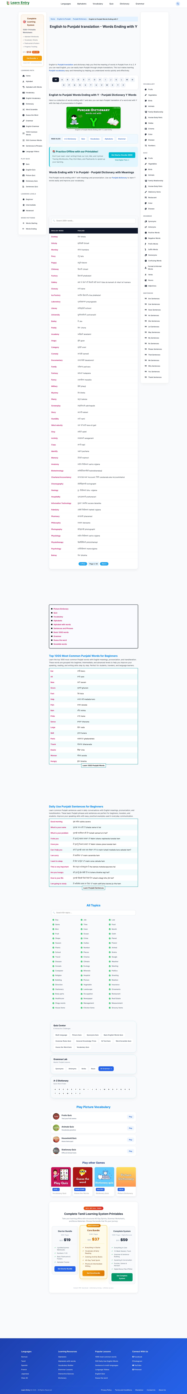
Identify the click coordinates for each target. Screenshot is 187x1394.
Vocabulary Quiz (83, 1047)
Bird (57, 929)
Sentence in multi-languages (106, 1365)
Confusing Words (154, 261)
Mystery (54, 393)
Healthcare (59, 998)
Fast (52, 693)
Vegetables (152, 95)
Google (114, 957)
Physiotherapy (57, 542)
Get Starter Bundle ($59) (122, 155)
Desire (53, 750)
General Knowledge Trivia (86, 1041)
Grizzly (54, 243)
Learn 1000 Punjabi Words (94, 765)
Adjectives (152, 286)
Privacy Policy (106, 1390)
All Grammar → (106, 1069)
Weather (115, 961)
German (24, 1357)
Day (56, 920)
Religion (58, 975)
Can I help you (56, 850)
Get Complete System (122, 1277)
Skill (52, 733)
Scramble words (59, 644)
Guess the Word (32, 115)
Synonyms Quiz (93, 1035)
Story (53, 412)
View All (24, 1378)
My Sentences (153, 338)
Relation (115, 980)
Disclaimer (139, 1390)
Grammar (140, 4)
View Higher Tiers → (122, 160)
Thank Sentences (155, 377)
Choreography (57, 484)
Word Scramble (32, 109)
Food (114, 924)
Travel (57, 957)
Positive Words (154, 233)
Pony (53, 256)
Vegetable (88, 985)
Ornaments (116, 989)
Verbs (83, 1069)
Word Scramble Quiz (123, 1041)
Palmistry (55, 510)
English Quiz (30, 170)
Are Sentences (154, 299)
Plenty (53, 399)
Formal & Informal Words (154, 267)
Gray (53, 432)
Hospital (87, 975)
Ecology (87, 966)
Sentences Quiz (32, 187)
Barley (53, 321)
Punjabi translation (65, 65)
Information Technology (61, 503)
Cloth (114, 934)
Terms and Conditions (123, 1390)
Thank (53, 744)
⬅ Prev (83, 564)
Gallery (54, 282)
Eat (52, 671)
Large (53, 727)
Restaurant (116, 994)
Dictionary (124, 4)
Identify (54, 451)
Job (85, 920)
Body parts (59, 994)
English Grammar (32, 126)
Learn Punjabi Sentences (93, 888)
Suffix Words (153, 250)
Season (58, 943)
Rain (52, 710)
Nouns (150, 280)
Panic (53, 739)
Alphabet (29, 81)
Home (28, 76)
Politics (115, 971)
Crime (86, 938)
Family (54, 367)
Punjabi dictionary (119, 178)
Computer (59, 971)
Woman (54, 755)
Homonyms (152, 255)
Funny (53, 380)
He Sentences (153, 315)
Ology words (60, 1003)
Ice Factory (55, 295)
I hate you (55, 838)
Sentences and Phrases (62, 628)
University (55, 315)
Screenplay (55, 406)
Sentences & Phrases (34, 146)
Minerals (87, 971)
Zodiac (86, 943)
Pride (53, 716)
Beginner (29, 199)
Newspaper (88, 998)
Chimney (55, 269)
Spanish (24, 1365)
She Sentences (154, 321)
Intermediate (31, 205)
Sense (53, 722)
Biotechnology (57, 471)
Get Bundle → (32, 58)
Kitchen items (89, 1008)
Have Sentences (154, 310)
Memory (54, 458)
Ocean (86, 934)
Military (54, 386)
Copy (53, 445)
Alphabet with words (61, 624)
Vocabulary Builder (65, 1365)
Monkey (54, 250)
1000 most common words (105, 1357)
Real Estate (116, 998)
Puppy (54, 263)
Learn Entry (25, 1390)
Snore (53, 688)
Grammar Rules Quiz (63, 1041)
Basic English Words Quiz (113, 1035)
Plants (57, 948)
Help (52, 699)
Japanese (25, 1374)
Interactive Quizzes (66, 1374)
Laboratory (55, 302)
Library (54, 308)
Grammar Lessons (65, 1370)
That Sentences (154, 355)
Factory (54, 276)
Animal (114, 948)
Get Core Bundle (93, 1273)
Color (86, 929)
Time (85, 924)
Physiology (55, 536)
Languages (66, 4)
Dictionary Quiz (32, 181)
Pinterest (138, 1370)
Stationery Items (154, 192)
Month (114, 929)
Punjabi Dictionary (80, 19)
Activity (54, 438)
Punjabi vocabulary (57, 70)
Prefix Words (153, 244)
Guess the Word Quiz (64, 1047)
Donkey (54, 237)
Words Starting (31, 223)
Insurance (115, 985)
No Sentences (153, 344)
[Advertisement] (93, 46)
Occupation (88, 994)
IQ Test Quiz (106, 1041)
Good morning (56, 822)
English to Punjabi (64, 19)
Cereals (58, 966)
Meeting (115, 966)
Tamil (23, 1361)
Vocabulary (98, 4)
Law (113, 920)
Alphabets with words (67, 1361)
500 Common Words (34, 140)
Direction (59, 985)
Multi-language (61, 1035)
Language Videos (32, 152)
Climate (87, 961)
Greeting (115, 975)
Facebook (138, 1357)
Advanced (30, 210)
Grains (114, 952)
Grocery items (117, 1008)
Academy (55, 334)
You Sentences (154, 372)
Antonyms (72, 1069)
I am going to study (58, 883)
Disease (58, 961)
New (52, 682)
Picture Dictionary (59, 609)
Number (87, 948)
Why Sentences (154, 366)
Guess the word (59, 640)
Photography (56, 529)
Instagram (138, 1361)
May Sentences (154, 332)
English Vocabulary (33, 98)
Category (55, 347)
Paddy (53, 328)
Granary (54, 289)
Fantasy (54, 373)
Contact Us (151, 1390)
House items (60, 1008)
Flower (114, 943)
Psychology (56, 549)
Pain (52, 705)
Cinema (86, 957)
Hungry (54, 761)
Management (89, 1003)
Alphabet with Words (34, 87)
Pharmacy (55, 516)
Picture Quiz (30, 175)
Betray (54, 555)
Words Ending (31, 229)
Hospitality (55, 497)
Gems (57, 924)
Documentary (57, 360)
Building (58, 980)
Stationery (59, 989)
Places (86, 952)
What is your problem (59, 833)
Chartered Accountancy (61, 477)
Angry (53, 341)
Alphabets (81, 4)
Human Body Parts (155, 117)
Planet (114, 938)
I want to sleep (57, 861)
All (56, 80)
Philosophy (56, 523)
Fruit (57, 934)
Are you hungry (57, 872)
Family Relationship (155, 112)
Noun (93, 1069)
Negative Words (154, 238)
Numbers (151, 146)
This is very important (60, 867)
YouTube (137, 1365)
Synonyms (59, 1069)
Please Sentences (155, 349)
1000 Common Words (31, 133)
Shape (57, 938)
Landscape (88, 989)
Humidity (55, 419)
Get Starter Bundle (65, 1269)
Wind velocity (57, 425)
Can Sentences (154, 304)
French (24, 1370)
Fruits (150, 89)
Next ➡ (104, 564)
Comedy (54, 354)
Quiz (111, 4)
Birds (150, 101)
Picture (86, 980)
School (58, 952)
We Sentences (153, 360)
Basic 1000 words (60, 632)
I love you (54, 844)
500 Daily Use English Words (106, 1361)
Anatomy (55, 464)
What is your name (58, 827)
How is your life (57, 878)
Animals (151, 106)
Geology (54, 490)
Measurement (117, 1003)
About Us (162, 1390)
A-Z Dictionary (70, 139)
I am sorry (55, 855)
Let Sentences (153, 327)
